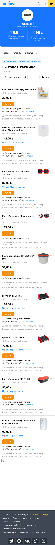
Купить (8, 104)
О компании (8, 514)
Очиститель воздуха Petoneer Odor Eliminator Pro (18, 128)
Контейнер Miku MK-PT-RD (16, 378)
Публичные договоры (12, 521)
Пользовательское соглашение (26, 518)
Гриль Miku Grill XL (12, 295)
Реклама (36, 514)
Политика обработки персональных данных (21, 525)
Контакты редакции (23, 514)
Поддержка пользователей (14, 529)
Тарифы (45, 514)
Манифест (7, 518)
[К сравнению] (51, 88)
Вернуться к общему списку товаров (23, 61)
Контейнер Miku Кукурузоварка (19, 89)
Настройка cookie (37, 532)
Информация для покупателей (15, 532)
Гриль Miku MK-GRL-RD (14, 337)
